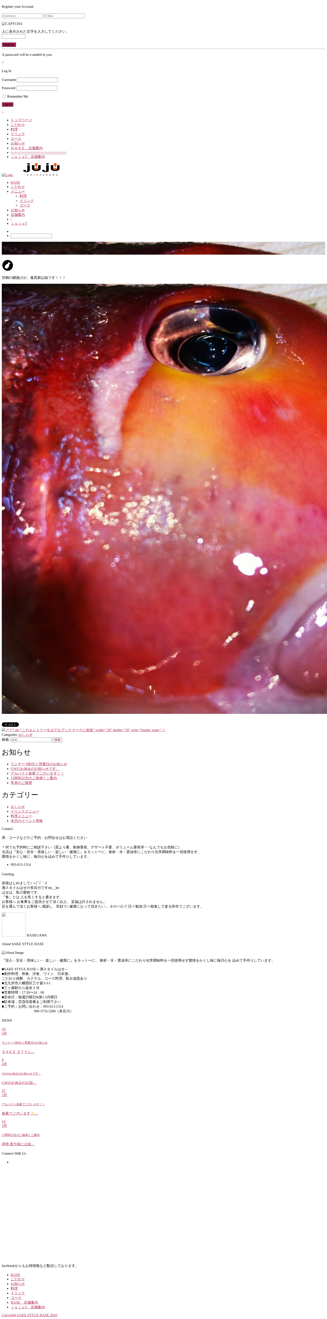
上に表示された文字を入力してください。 (35, 31)
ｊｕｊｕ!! (19, 223)
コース (16, 139)
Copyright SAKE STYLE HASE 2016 (29, 1315)
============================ (39, 152)
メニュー (18, 191)
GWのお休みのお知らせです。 (35, 769)
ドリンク (18, 134)
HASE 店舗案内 (24, 1302)
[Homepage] (8, 175)
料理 (14, 129)
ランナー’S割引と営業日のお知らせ (39, 764)
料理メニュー (21, 816)
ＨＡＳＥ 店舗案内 (27, 148)
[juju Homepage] (41, 175)
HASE (15, 182)
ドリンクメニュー (25, 811)
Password (8, 88)
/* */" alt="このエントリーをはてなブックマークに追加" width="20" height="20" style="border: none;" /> (85, 730)
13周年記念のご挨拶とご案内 (34, 778)
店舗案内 (18, 215)
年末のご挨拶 (21, 783)
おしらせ (25, 735)
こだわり (18, 125)
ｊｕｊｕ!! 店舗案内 (28, 157)
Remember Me (17, 96)
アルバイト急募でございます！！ (37, 773)
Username (9, 80)
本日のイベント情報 (27, 821)
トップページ (21, 120)
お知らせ (18, 143)
